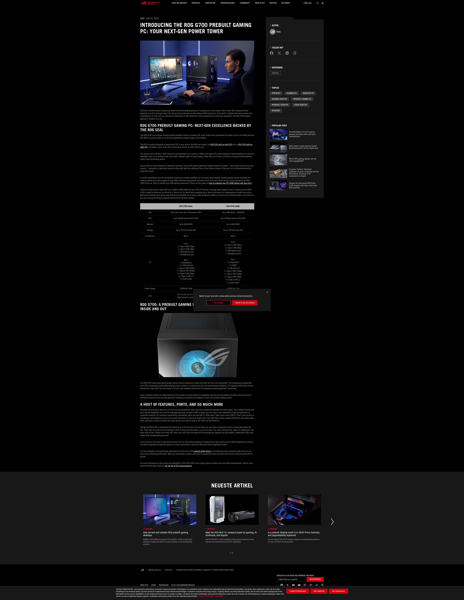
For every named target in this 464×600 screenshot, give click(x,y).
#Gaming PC (291, 93)
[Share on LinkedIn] (287, 53)
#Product (276, 93)
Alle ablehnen (319, 591)
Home (153, 585)
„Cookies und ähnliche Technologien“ (211, 596)
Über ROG (144, 585)
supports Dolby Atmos (202, 451)
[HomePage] (142, 570)
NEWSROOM (163, 585)
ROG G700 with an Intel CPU (221, 144)
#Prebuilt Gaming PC (302, 99)
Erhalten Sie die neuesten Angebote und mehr (295, 575)
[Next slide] (332, 522)
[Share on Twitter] (279, 53)
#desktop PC (308, 93)
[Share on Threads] (295, 53)
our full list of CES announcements (178, 466)
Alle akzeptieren (338, 591)
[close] (267, 292)
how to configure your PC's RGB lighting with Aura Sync (230, 183)
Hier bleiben (218, 303)
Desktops (275, 73)
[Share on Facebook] (272, 53)
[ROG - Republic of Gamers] (150, 3)
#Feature (276, 110)
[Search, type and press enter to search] (317, 3)
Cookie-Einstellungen (298, 591)
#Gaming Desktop (279, 99)
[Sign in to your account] (322, 3)
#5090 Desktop (300, 105)
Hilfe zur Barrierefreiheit (183, 585)
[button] (315, 579)
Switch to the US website (244, 303)
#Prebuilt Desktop (280, 105)
